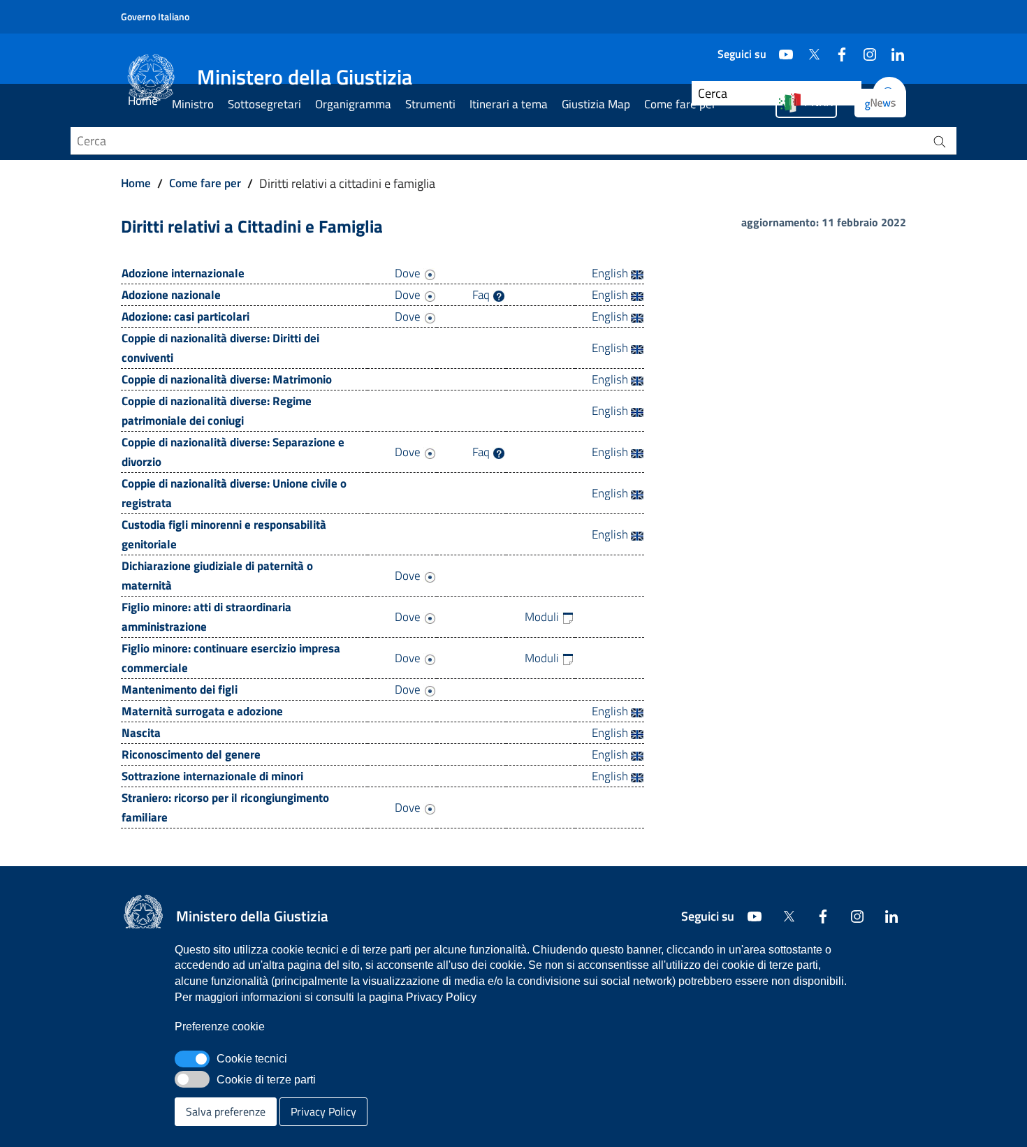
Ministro (193, 104)
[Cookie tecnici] (192, 1059)
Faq (482, 295)
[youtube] (780, 49)
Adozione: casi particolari (185, 316)
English (611, 273)
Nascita (141, 733)
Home (143, 101)
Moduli (543, 617)
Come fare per (680, 104)
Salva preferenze (225, 1111)
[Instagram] (864, 49)
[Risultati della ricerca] (939, 141)
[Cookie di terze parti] (192, 1079)
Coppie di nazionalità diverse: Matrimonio (227, 379)
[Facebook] (836, 49)
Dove (409, 273)
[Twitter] (808, 49)
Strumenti (430, 104)
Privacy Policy (323, 1111)
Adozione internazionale (183, 273)
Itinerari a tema (508, 104)
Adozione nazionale (171, 295)
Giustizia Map (596, 104)
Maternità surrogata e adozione (202, 711)
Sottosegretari (264, 104)
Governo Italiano (155, 16)
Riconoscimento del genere (191, 754)
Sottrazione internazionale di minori (212, 776)
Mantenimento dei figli (180, 689)
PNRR (818, 102)
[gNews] (880, 103)
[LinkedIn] (892, 49)
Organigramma (353, 104)
